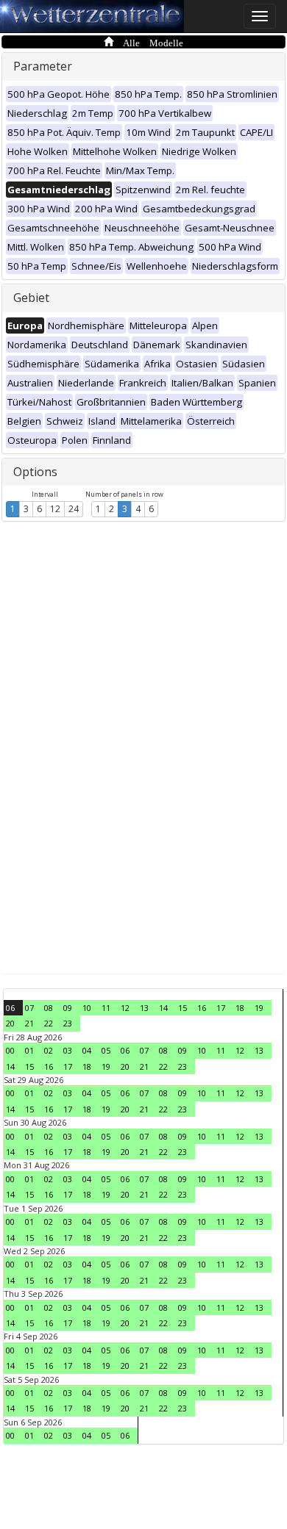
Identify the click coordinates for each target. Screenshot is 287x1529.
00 (10, 1050)
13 (144, 1007)
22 (48, 1023)
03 (67, 1050)
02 (48, 1050)
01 (29, 1050)
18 (239, 1007)
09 (67, 1007)
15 (182, 1007)
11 (106, 1007)
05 (106, 1050)
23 (67, 1023)
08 (48, 1007)
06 (10, 1007)
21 (29, 1023)
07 (29, 1007)
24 (73, 509)
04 (86, 1050)
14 (163, 1007)
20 (10, 1023)
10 (86, 1007)
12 (55, 509)
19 (259, 1007)
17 (220, 1007)
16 (201, 1007)
